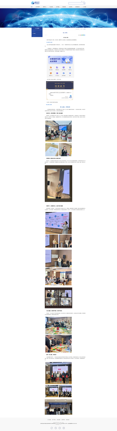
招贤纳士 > (34, 31)
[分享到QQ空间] (64, 428)
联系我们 (67, 419)
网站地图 (58, 419)
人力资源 (84, 6)
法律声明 (63, 419)
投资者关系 (77, 6)
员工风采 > (34, 35)
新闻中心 (44, 6)
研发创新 (64, 6)
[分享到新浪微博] (56, 428)
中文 (81, 1)
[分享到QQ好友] (60, 428)
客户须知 (54, 419)
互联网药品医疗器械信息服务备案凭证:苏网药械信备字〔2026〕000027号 (50, 423)
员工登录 (49, 419)
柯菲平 (36, 3)
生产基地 (57, 6)
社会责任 (70, 6)
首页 (31, 6)
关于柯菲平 (38, 6)
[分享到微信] (52, 428)
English (84, 1)
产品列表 (51, 6)
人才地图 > (34, 33)
